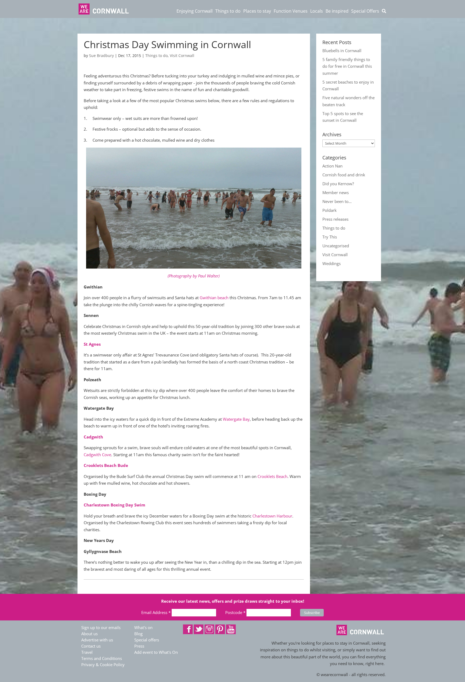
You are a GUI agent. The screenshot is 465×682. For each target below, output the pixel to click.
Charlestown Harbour (272, 516)
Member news (335, 192)
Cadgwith (93, 437)
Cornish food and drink (343, 174)
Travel (87, 652)
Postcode (235, 612)
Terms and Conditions (101, 658)
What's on (143, 627)
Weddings (331, 263)
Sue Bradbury (101, 55)
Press (139, 646)
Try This (329, 237)
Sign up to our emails (101, 627)
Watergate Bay (236, 419)
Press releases (335, 219)
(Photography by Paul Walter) (194, 275)
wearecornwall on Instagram (209, 629)
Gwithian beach (214, 297)
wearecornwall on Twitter (198, 629)
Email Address (156, 612)
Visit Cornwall (182, 55)
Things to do (156, 55)
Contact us (91, 646)
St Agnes (92, 344)
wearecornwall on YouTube (231, 629)
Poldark (329, 210)
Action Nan (332, 166)
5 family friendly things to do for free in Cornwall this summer (347, 66)
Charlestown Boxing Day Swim (114, 505)
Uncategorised (335, 245)
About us (89, 633)
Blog (138, 633)
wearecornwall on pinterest (220, 629)
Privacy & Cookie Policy (103, 664)
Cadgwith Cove (97, 454)
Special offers (146, 639)
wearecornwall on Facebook (188, 629)
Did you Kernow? (338, 183)
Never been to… (337, 201)
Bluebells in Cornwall (341, 50)
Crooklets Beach (272, 476)
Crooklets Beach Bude (106, 465)
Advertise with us (97, 639)
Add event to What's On (156, 652)
